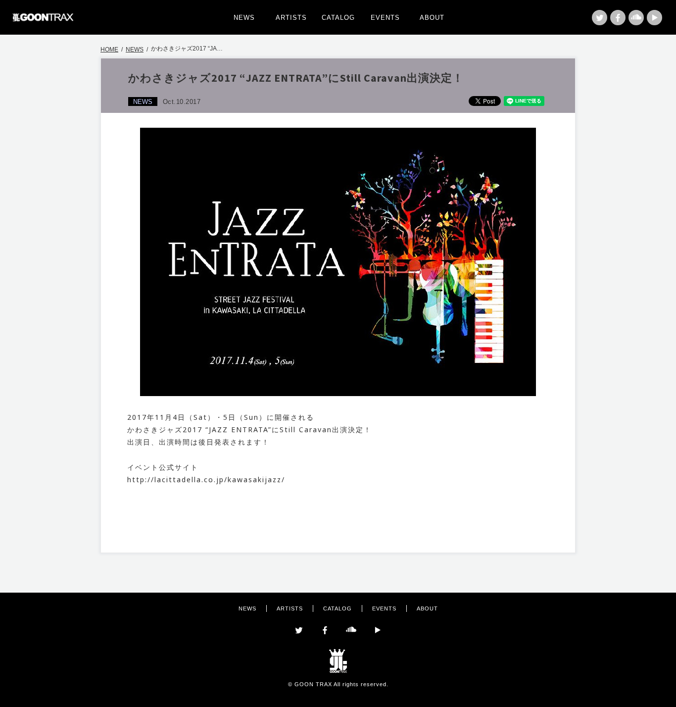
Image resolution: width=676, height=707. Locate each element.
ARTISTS (291, 17)
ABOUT (432, 17)
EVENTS (385, 17)
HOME (109, 49)
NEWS (244, 17)
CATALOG (338, 17)
